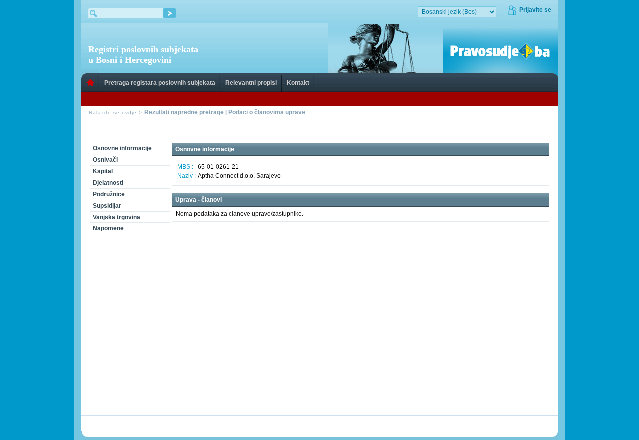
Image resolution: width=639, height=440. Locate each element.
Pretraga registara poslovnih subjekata (159, 82)
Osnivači (105, 159)
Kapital (103, 171)
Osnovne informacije (122, 148)
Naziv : (186, 175)
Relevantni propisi (251, 82)
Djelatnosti (108, 182)
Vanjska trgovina (116, 217)
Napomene (108, 228)
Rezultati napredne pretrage (184, 112)
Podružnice (109, 194)
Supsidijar (107, 205)
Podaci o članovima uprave (266, 112)
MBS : (185, 166)
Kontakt (298, 82)
